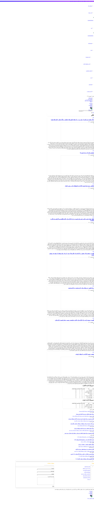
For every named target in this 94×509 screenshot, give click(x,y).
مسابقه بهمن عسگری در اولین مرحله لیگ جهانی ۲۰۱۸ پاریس (82, 454)
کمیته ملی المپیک (87, 466)
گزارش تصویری (89, 91)
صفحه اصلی (90, 43)
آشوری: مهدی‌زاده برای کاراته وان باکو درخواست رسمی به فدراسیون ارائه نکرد (74, 320)
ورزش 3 (88, 479)
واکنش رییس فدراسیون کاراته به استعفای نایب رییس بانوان (79, 186)
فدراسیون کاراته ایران (86, 470)
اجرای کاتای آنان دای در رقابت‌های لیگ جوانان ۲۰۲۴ (84, 439)
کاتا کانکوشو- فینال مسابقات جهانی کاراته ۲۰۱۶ (85, 458)
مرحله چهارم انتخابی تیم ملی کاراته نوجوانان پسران (84, 428)
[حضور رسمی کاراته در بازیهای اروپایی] (77, 375)
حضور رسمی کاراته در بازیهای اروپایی (84, 354)
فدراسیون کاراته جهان (86, 475)
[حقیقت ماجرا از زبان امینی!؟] (77, 173)
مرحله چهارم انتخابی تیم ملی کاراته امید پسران (85, 414)
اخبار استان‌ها (88, 57)
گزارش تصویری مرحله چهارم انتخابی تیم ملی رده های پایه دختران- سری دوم (79, 433)
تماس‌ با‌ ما (90, 98)
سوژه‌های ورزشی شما (88, 100)
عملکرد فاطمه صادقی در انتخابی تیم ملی (86, 444)
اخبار (91, 50)
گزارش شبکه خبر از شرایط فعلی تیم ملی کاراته (85, 449)
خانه (93, 112)
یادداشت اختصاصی (89, 70)
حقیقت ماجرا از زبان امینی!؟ (87, 152)
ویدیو (91, 77)
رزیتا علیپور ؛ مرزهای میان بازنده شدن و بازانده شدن (81, 288)
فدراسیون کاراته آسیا (86, 477)
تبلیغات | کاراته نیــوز (88, 99)
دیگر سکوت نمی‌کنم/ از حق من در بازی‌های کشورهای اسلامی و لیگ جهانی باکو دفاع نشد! (72, 119)
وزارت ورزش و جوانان (86, 468)
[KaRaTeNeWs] (91, 20)
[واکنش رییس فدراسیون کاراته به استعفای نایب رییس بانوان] (77, 206)
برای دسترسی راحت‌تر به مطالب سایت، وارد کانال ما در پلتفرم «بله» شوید (82, 1)
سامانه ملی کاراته (87, 472)
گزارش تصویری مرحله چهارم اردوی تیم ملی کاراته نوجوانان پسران (81, 418)
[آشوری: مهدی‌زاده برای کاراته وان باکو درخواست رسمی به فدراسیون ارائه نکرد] (77, 341)
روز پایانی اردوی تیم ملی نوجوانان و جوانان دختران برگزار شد (82, 423)
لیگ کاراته (90, 84)
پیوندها (91, 101)
